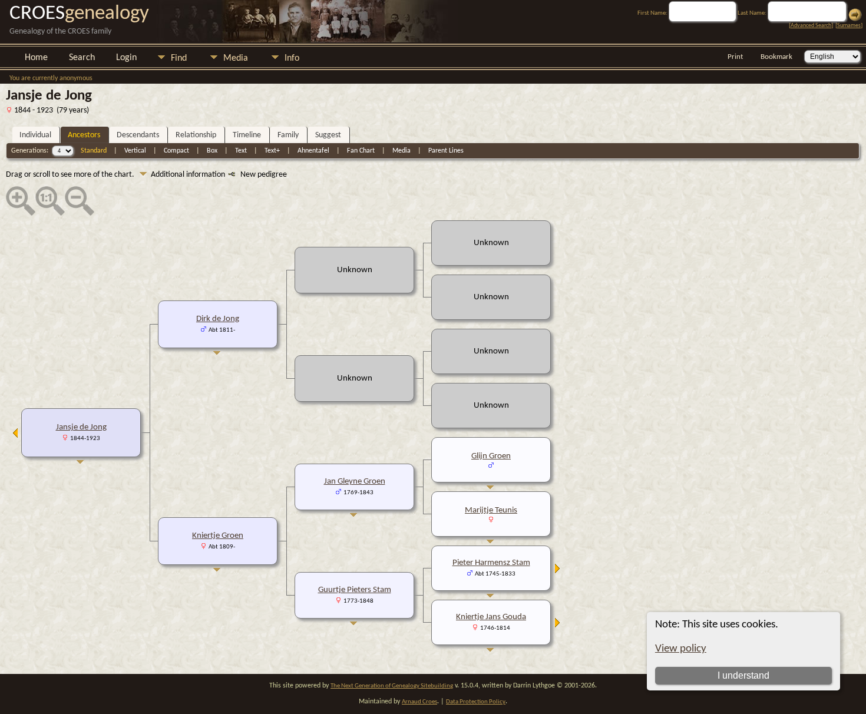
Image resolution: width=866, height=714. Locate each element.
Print (735, 57)
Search (82, 57)
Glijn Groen (491, 456)
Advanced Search (811, 25)
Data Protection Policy (475, 702)
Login (126, 57)
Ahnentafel (313, 150)
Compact (176, 150)
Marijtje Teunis (491, 510)
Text (241, 150)
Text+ (272, 150)
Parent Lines (446, 150)
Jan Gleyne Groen (354, 481)
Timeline (247, 135)
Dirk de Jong (217, 319)
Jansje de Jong (81, 427)
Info (292, 58)
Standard (94, 150)
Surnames (849, 25)
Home (36, 57)
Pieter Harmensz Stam (491, 562)
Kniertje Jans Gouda (491, 617)
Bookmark (776, 57)
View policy (680, 648)
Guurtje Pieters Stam (354, 590)
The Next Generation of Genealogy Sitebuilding (391, 686)
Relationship (196, 135)
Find (179, 58)
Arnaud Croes (419, 702)
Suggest (328, 135)
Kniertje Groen (217, 535)
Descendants (138, 135)
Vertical (135, 150)
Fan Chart (361, 150)
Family (288, 135)
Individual (35, 135)
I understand (743, 675)
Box (212, 150)
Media (235, 58)
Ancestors (84, 135)
